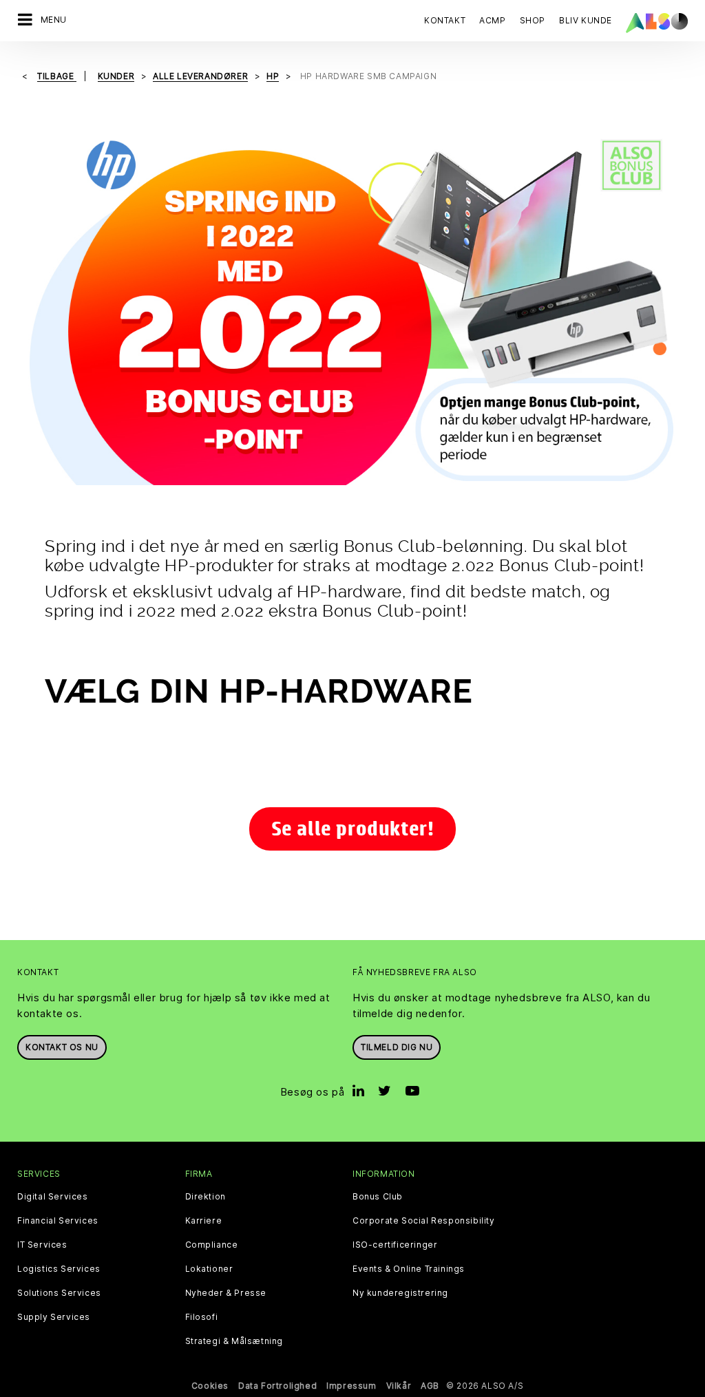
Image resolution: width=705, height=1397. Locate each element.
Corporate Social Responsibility (423, 1221)
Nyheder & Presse (226, 1293)
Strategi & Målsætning (234, 1341)
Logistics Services (59, 1269)
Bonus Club (377, 1197)
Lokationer (209, 1269)
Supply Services (53, 1317)
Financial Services (57, 1221)
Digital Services (52, 1197)
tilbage (56, 76)
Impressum (351, 1385)
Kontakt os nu (61, 1047)
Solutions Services (59, 1293)
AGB (430, 1385)
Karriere (203, 1221)
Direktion (205, 1197)
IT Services (42, 1245)
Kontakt (444, 20)
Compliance (211, 1245)
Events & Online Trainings (408, 1269)
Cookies (210, 1385)
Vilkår (399, 1385)
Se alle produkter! (352, 828)
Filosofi (201, 1317)
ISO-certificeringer (394, 1245)
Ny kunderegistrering (400, 1293)
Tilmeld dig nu (396, 1047)
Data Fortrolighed (277, 1385)
